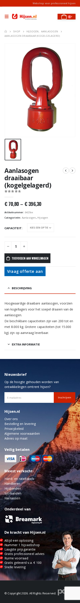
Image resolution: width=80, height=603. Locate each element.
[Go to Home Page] (5, 31)
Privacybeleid (14, 429)
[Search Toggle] (51, 16)
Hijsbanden (12, 488)
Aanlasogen (29, 217)
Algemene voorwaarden (22, 433)
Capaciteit (13, 228)
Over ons (11, 419)
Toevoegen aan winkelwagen (30, 258)
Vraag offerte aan (25, 271)
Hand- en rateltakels (19, 479)
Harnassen (12, 498)
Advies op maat (16, 438)
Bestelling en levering (20, 424)
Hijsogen (42, 217)
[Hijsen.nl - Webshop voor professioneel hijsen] (24, 17)
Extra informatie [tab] (26, 344)
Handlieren (12, 483)
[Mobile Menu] (7, 16)
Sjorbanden (12, 493)
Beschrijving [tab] (22, 288)
